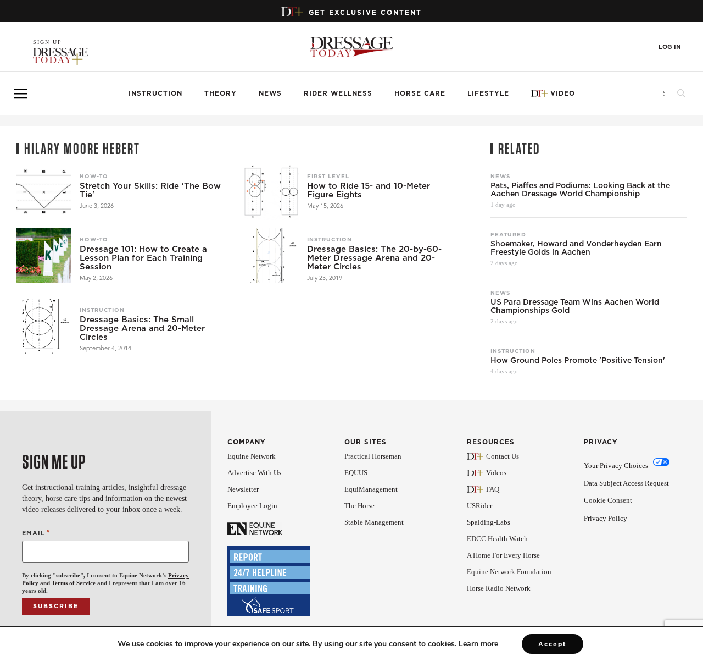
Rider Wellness (338, 93)
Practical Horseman (372, 456)
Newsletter (243, 489)
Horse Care (419, 93)
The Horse (359, 506)
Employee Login (252, 506)
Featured (508, 234)
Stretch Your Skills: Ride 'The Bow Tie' (150, 190)
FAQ (492, 489)
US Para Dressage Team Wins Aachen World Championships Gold (574, 306)
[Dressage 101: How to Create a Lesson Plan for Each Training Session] (43, 255)
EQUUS (355, 473)
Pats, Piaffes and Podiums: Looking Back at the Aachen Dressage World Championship (580, 189)
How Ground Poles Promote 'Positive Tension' (577, 360)
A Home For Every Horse (503, 555)
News (270, 93)
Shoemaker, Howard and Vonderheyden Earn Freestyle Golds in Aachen (576, 248)
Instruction (155, 93)
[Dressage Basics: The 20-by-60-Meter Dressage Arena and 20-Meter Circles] (271, 255)
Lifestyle (488, 93)
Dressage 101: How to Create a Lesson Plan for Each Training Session (143, 258)
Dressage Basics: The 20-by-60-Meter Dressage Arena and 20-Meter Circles (374, 258)
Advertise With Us (254, 473)
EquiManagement (371, 489)
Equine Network (251, 456)
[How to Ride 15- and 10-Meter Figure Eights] (271, 192)
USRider (479, 506)
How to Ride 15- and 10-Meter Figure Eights (368, 190)
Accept (552, 644)
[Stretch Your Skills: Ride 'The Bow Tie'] (43, 192)
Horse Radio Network (499, 588)
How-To (94, 176)
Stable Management (374, 522)
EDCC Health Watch (497, 539)
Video (562, 93)
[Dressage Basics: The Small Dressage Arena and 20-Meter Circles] (43, 326)
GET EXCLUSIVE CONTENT (365, 12)
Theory (220, 93)
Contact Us (502, 456)
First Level (328, 176)
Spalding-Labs (488, 522)
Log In (670, 47)
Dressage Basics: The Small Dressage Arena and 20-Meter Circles (142, 328)
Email (36, 532)
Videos (496, 473)
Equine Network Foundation (509, 572)
